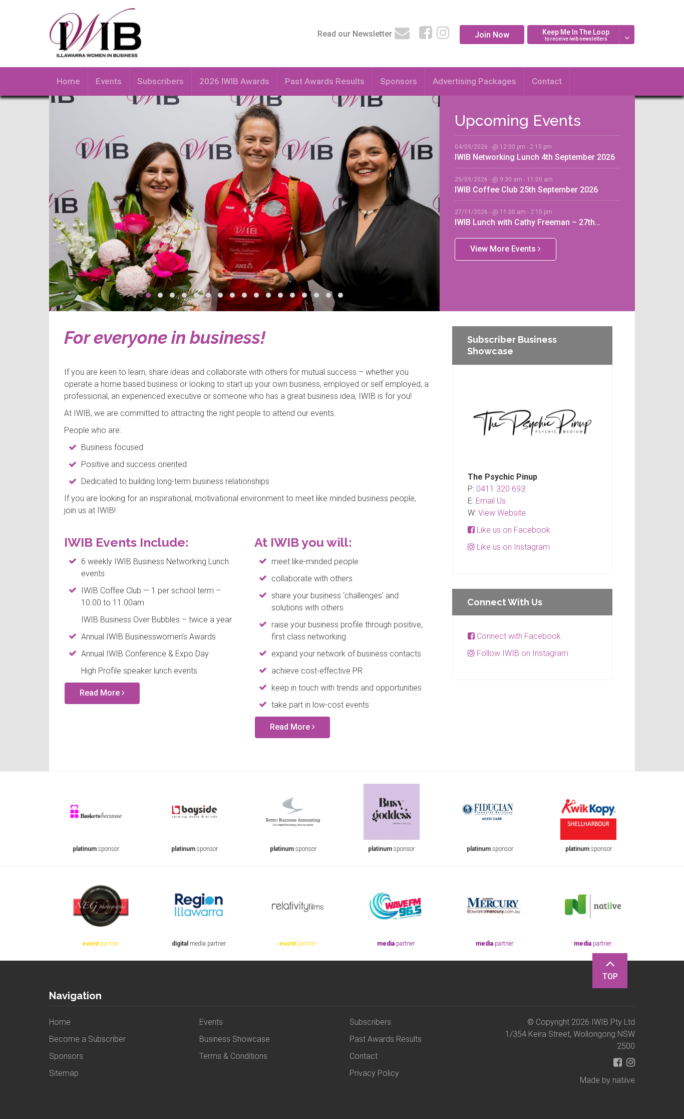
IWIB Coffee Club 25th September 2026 (526, 189)
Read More (101, 693)
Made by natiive (607, 1080)
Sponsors (398, 81)
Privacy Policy (374, 1073)
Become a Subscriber (87, 1039)
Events (109, 81)
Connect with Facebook (518, 636)
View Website (502, 513)
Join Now (492, 35)
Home (68, 81)
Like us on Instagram (512, 547)
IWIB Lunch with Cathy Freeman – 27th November (525, 222)
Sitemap (64, 1073)
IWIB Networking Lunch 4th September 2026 (535, 156)
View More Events (504, 249)
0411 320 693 (500, 489)
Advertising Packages (474, 81)
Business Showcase (234, 1039)
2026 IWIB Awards (234, 81)
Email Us (491, 501)
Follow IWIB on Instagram (521, 653)
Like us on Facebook (512, 530)
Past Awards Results (325, 81)
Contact (547, 81)
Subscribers (160, 81)
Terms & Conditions (233, 1056)
